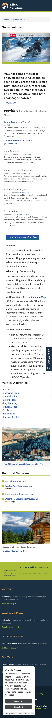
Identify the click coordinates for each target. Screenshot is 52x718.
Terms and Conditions (25, 713)
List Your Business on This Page (22, 237)
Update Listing (26, 154)
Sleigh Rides (9, 399)
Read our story (8, 603)
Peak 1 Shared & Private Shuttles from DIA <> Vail (23, 464)
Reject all (18, 707)
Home (6, 20)
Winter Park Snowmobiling (18, 486)
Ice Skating (9, 413)
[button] (5, 47)
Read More (10, 102)
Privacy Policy (9, 713)
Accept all (18, 701)
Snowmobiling (11, 392)
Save (14, 35)
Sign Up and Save (9, 627)
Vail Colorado (16, 8)
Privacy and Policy (36, 693)
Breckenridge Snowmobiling (19, 494)
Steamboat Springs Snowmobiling (21, 499)
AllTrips (14, 4)
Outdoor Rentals (11, 417)
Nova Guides (38, 35)
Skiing (6, 389)
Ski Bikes (8, 410)
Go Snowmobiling (10, 571)
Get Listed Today (9, 648)
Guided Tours (10, 406)
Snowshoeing (10, 396)
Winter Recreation (20, 20)
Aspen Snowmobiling (15, 481)
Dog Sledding (10, 403)
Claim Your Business (22, 214)
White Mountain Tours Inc (18, 122)
